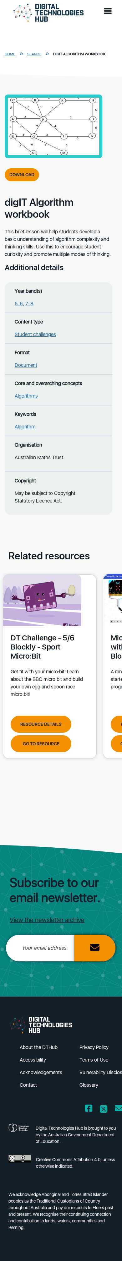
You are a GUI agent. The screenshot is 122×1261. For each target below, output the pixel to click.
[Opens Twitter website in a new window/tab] (103, 1109)
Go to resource (41, 743)
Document (26, 365)
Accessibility (33, 1060)
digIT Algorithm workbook (79, 54)
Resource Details (41, 724)
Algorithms (26, 396)
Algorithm (25, 427)
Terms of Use (93, 1060)
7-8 (29, 304)
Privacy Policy (94, 1047)
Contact (28, 1085)
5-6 (19, 304)
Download (21, 174)
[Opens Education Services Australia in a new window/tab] (19, 1136)
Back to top (107, 1247)
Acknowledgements (41, 1072)
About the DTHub (39, 1047)
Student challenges (35, 334)
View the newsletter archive (47, 920)
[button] (109, 11)
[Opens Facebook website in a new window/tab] (88, 1109)
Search (34, 54)
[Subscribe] (94, 948)
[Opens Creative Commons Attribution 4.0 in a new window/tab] (19, 1165)
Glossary (88, 1085)
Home (10, 54)
